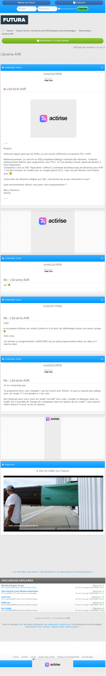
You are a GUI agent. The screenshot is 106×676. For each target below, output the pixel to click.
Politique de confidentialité (68, 657)
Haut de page (87, 657)
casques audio (57, 626)
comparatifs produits (57, 624)
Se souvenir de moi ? (68, 9)
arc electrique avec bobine (26, 571)
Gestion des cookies (47, 657)
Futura (16, 657)
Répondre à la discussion (53, 40)
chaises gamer (71, 626)
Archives (24, 657)
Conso (33, 657)
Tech (21, 624)
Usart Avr (5, 597)
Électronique (85, 30)
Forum (10, 30)
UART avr (5, 602)
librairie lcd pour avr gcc (12, 585)
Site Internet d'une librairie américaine (19, 591)
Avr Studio (6, 608)
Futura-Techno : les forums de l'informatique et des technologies (46, 30)
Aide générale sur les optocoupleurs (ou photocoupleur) (66, 571)
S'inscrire (79, 2)
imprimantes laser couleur (37, 626)
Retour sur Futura (26, 2)
